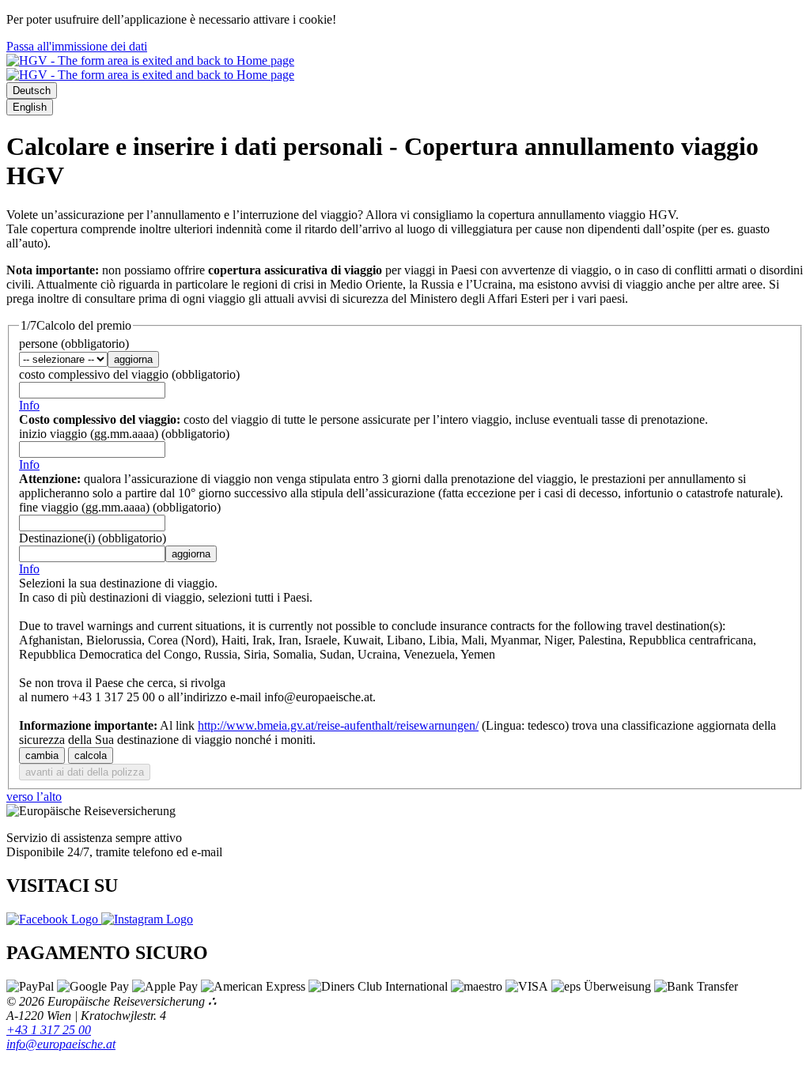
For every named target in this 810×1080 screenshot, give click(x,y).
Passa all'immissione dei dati (76, 46)
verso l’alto (34, 796)
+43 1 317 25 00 (48, 1030)
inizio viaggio (124, 433)
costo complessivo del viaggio (129, 374)
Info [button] (29, 405)
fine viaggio (120, 507)
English (30, 107)
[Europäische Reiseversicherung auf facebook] (53, 919)
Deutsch (32, 90)
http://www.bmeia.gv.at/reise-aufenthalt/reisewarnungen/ (338, 725)
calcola (90, 755)
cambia (42, 755)
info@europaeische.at (60, 1044)
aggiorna (133, 359)
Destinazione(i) (92, 538)
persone (74, 343)
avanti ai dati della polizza (84, 772)
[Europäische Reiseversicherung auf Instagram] (147, 919)
